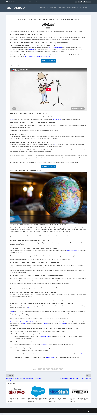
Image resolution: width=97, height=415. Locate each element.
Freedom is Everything (43, 409)
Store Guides (61, 8)
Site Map (36, 409)
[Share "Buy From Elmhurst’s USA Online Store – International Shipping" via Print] (62, 369)
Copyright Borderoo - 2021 (12, 409)
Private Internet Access (44, 336)
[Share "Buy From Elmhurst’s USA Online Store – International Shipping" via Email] (59, 369)
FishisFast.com (64, 353)
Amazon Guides (51, 8)
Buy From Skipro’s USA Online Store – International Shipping (17, 399)
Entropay (43, 344)
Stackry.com (71, 353)
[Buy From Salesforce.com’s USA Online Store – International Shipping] (38, 391)
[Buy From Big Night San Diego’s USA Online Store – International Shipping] (79, 391)
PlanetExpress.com (81, 353)
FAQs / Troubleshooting (74, 8)
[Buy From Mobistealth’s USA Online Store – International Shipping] (59, 391)
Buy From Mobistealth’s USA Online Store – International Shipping (58, 399)
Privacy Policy (30, 409)
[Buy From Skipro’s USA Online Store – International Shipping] (17, 391)
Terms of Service (22, 409)
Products (42, 8)
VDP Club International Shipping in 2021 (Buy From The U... (26, 1)
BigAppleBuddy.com (50, 357)
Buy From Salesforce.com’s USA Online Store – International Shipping (37, 399)
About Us (85, 8)
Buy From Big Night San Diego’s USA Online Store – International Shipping (79, 399)
